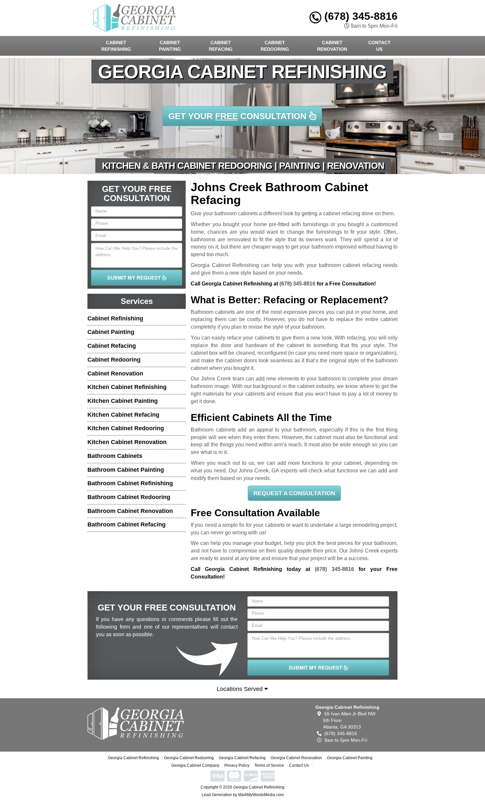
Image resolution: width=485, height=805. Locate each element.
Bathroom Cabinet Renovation (130, 511)
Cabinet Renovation (332, 46)
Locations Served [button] (240, 689)
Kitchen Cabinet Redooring (125, 428)
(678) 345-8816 (359, 16)
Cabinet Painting (170, 46)
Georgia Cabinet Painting (349, 758)
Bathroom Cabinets (114, 456)
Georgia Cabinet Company (195, 765)
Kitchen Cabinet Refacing (123, 414)
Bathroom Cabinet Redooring (128, 497)
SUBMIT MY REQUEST (134, 277)
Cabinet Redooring (275, 46)
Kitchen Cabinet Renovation (127, 442)
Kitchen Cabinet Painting (122, 401)
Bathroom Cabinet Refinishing (130, 483)
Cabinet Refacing (221, 46)
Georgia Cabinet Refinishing (133, 758)
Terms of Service (269, 765)
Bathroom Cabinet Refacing (126, 524)
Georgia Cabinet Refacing (242, 758)
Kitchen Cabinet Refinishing (127, 387)
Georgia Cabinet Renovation (296, 758)
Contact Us (379, 46)
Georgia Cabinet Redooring (189, 758)
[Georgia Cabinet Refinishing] (135, 723)
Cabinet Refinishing (116, 46)
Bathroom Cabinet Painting (125, 469)
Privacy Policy (236, 765)
